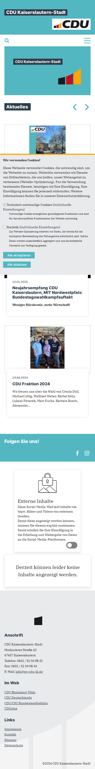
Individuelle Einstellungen (39, 227)
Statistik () (33, 227)
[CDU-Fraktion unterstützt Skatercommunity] (47, 126)
